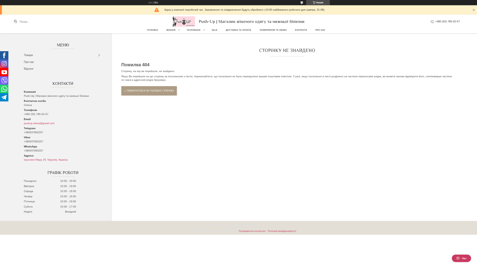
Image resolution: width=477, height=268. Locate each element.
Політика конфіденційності (282, 231)
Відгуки (28, 68)
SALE (214, 30)
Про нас (320, 30)
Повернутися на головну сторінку (150, 90)
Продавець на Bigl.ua (238, 227)
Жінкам (170, 30)
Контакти (301, 30)
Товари (28, 55)
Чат (464, 258)
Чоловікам (193, 30)
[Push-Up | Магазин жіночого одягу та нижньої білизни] (184, 21)
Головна (152, 30)
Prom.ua (256, 224)
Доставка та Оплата (238, 30)
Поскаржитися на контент (252, 231)
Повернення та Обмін (273, 30)
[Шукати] (15, 21)
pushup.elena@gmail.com (39, 123)
